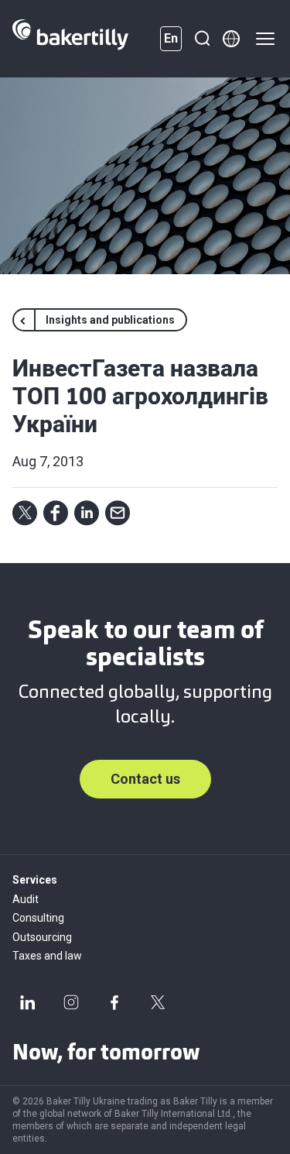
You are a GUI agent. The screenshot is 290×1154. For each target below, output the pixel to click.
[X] (157, 1002)
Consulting (38, 918)
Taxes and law (47, 956)
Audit (25, 899)
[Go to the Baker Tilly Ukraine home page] (70, 38)
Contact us (145, 779)
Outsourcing (42, 937)
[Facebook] (114, 1002)
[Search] (201, 38)
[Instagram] (71, 1002)
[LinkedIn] (27, 1002)
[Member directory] (231, 38)
